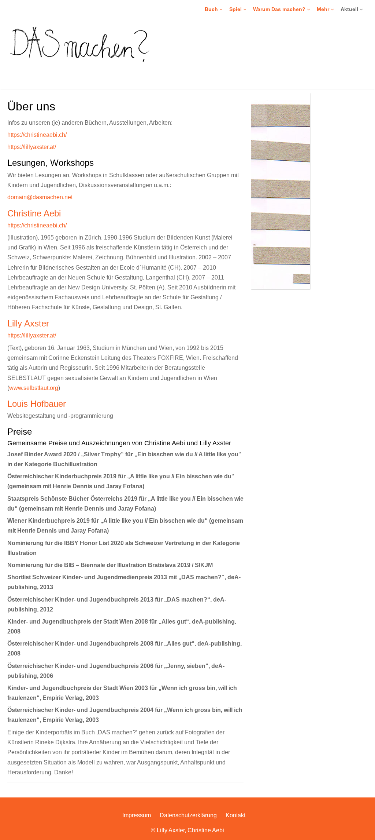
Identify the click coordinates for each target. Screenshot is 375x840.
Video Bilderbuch (226, 25)
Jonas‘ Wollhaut (249, 87)
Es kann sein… (224, 62)
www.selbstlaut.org (33, 387)
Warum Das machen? (279, 9)
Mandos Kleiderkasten (257, 49)
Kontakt (235, 815)
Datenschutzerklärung (188, 815)
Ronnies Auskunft (251, 74)
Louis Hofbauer (36, 404)
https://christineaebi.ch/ (37, 135)
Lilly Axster (28, 323)
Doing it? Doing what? (232, 49)
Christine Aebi (34, 213)
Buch (211, 9)
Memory (240, 25)
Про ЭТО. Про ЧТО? (231, 87)
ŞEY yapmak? (223, 62)
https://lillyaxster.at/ (31, 147)
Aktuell (349, 9)
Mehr (323, 9)
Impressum (136, 815)
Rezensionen (270, 37)
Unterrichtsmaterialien (232, 49)
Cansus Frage (247, 62)
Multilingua (219, 37)
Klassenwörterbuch (253, 37)
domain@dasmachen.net (40, 197)
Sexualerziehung (274, 25)
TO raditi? (218, 74)
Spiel (235, 9)
